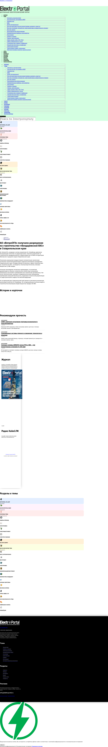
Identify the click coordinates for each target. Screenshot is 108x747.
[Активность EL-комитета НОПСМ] (28, 301)
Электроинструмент (12, 46)
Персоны (6, 59)
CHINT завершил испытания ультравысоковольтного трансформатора (19, 322)
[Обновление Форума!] (17, 301)
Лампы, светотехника (13, 38)
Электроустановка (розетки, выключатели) (19, 50)
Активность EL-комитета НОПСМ (28, 310)
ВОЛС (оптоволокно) (13, 24)
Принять (2, 744)
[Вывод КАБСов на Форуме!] (5, 301)
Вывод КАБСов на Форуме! (4, 310)
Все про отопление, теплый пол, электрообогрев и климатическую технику (27, 28)
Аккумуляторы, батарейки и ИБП (16, 19)
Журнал (5, 15)
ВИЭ (8, 23)
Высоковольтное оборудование (16, 31)
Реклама (6, 55)
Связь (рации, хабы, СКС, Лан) (15, 40)
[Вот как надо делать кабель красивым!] (39, 301)
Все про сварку (11, 29)
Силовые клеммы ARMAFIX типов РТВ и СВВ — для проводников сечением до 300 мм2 (18, 346)
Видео (5, 52)
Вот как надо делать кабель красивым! (38, 310)
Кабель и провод (11, 36)
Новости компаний (4, 320)
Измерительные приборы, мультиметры (18, 33)
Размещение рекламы (37, 746)
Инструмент (10, 35)
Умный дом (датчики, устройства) (16, 45)
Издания (6, 56)
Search (2, 116)
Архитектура (10, 21)
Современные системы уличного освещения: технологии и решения (21, 334)
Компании (6, 60)
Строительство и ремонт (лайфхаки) (17, 43)
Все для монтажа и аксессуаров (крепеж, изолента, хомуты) (23, 26)
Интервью (6, 54)
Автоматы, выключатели (14, 18)
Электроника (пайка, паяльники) (16, 48)
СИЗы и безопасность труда (15, 41)
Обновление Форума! (16, 310)
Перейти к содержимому (6, 0)
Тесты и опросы (8, 61)
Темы (5, 16)
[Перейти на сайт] (19, 739)
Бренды (5, 57)
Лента (5, 51)
